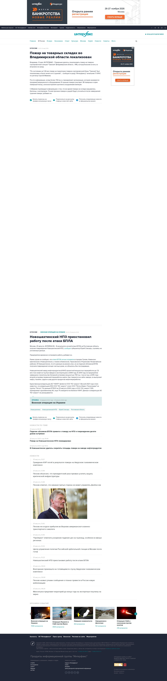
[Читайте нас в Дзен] (66, 672)
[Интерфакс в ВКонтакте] (72, 672)
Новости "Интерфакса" (71, 663)
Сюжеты (106, 41)
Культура (75, 41)
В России (41, 41)
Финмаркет (54, 28)
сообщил (67, 348)
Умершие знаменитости (83, 621)
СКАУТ (33, 666)
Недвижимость (70, 28)
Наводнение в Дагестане (100, 622)
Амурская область (37, 222)
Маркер (33, 668)
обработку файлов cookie (113, 648)
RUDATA (67, 666)
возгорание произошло (83, 191)
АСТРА (33, 670)
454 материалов (79, 624)
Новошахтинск (35, 409)
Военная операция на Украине (52, 332)
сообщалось (39, 191)
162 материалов (100, 626)
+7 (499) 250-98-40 (83, 651)
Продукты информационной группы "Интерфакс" (59, 656)
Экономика (58, 41)
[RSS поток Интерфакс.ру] (75, 672)
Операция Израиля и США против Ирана (60, 623)
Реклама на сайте (78, 637)
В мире (49, 41)
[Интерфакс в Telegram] (69, 672)
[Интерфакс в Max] (78, 672)
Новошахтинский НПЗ (49, 409)
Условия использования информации (124, 669)
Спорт (67, 41)
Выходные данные (119, 671)
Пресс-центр (57, 637)
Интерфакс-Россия (43, 28)
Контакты (33, 637)
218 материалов (122, 628)
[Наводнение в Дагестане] (105, 618)
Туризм (62, 28)
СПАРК (33, 663)
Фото (113, 41)
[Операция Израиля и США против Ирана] (62, 619)
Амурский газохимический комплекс (57, 222)
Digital (90, 41)
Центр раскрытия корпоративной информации (78, 668)
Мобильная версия (7, 28)
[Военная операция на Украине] (40, 618)
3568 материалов (58, 627)
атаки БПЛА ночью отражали (63, 360)
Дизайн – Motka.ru (119, 673)
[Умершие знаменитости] (83, 618)
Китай (73, 222)
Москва (83, 41)
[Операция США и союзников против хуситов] (126, 618)
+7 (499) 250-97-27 (96, 651)
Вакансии (66, 637)
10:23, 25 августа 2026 (72, 332)
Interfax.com (31, 28)
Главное (33, 41)
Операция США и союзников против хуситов (124, 623)
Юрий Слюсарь (64, 409)
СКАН (66, 665)
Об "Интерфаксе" (20, 28)
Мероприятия (91, 28)
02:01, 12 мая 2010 (43, 48)
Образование (81, 28)
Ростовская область (77, 409)
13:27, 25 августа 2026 (44, 117)
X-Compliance (34, 665)
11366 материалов (37, 626)
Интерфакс (83, 34)
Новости (98, 41)
